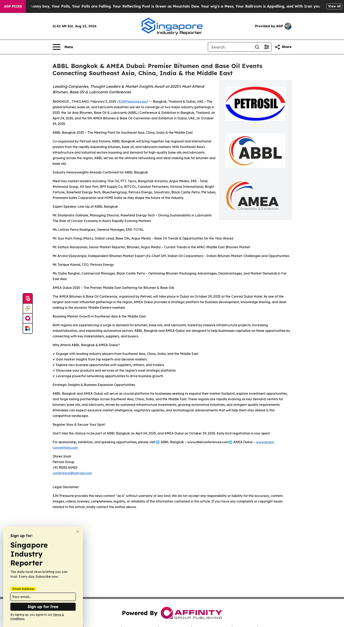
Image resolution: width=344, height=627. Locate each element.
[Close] (78, 532)
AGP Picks (13, 6)
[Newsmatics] (27, 328)
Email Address (23, 589)
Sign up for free (43, 606)
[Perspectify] (27, 309)
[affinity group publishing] (27, 318)
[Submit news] (27, 299)
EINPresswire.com (133, 101)
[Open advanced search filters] (266, 47)
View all (334, 6)
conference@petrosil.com (72, 473)
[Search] (257, 47)
